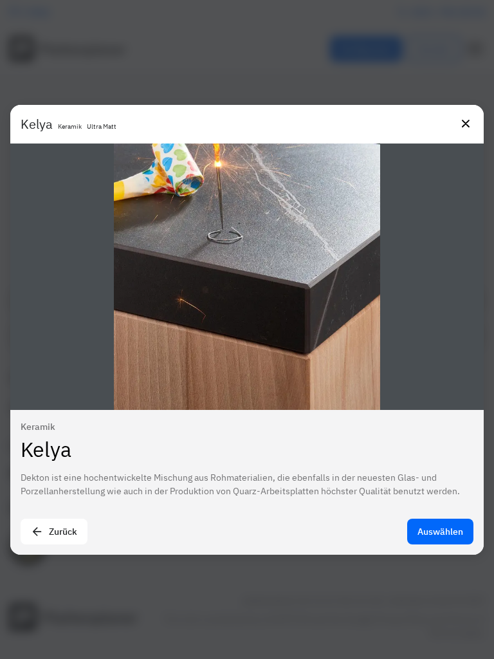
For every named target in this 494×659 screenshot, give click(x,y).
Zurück (63, 531)
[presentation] (247, 329)
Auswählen (440, 531)
